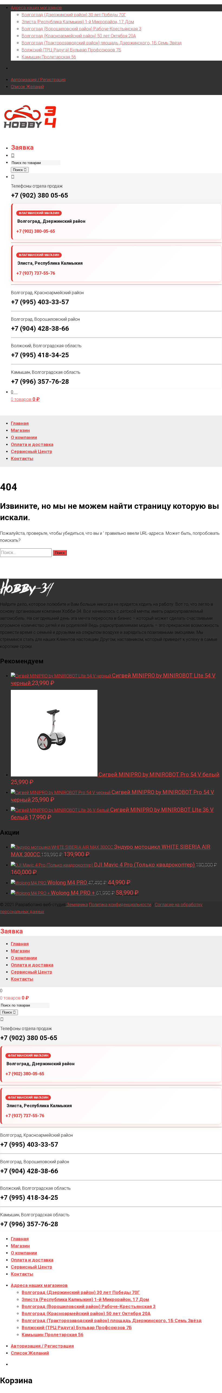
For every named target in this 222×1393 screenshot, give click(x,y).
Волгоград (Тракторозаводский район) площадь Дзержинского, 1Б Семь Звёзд (102, 42)
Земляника (77, 904)
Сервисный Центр (31, 1267)
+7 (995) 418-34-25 (40, 355)
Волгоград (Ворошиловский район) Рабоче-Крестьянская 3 (81, 28)
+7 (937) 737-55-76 (35, 273)
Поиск (18, 170)
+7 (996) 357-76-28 (40, 381)
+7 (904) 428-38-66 (40, 328)
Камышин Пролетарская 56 (49, 57)
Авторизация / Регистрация (38, 79)
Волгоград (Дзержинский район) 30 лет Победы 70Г (74, 14)
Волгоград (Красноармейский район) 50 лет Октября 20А (79, 35)
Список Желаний (27, 86)
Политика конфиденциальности (120, 904)
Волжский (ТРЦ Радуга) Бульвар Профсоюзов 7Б (71, 50)
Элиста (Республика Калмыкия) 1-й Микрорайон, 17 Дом (78, 21)
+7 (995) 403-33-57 (40, 302)
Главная (20, 1238)
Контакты (22, 1274)
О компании (24, 1253)
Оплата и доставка (32, 1260)
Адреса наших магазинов (36, 7)
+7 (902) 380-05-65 (35, 231)
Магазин (20, 1245)
